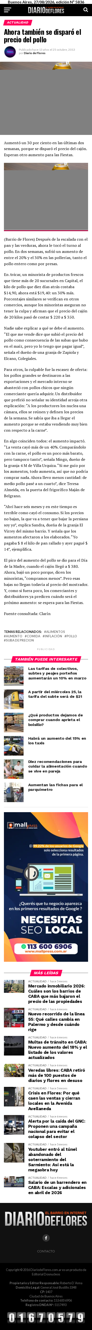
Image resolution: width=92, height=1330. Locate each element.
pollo (71, 636)
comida (33, 636)
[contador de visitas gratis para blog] (46, 1323)
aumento (14, 636)
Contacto (46, 1251)
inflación (53, 636)
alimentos (55, 631)
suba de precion (20, 640)
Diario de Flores (34, 53)
